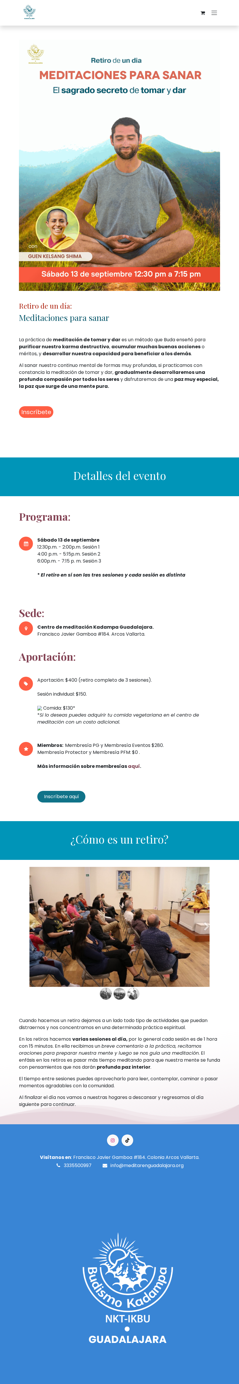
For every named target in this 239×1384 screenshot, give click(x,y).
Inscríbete (36, 412)
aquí (134, 766)
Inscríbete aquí (61, 796)
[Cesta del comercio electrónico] (202, 13)
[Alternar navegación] (214, 13)
